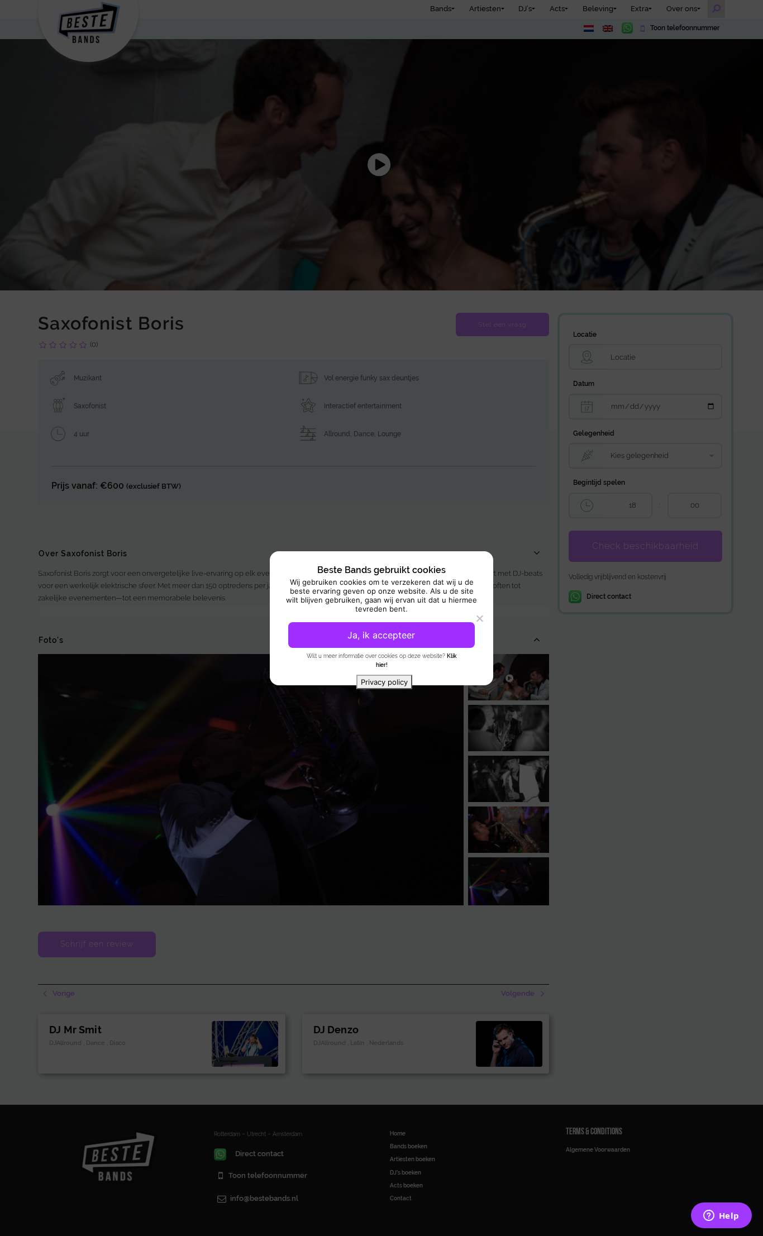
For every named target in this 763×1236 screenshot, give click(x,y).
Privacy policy (384, 681)
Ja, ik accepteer (381, 635)
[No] (479, 618)
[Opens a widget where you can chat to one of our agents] (721, 1216)
